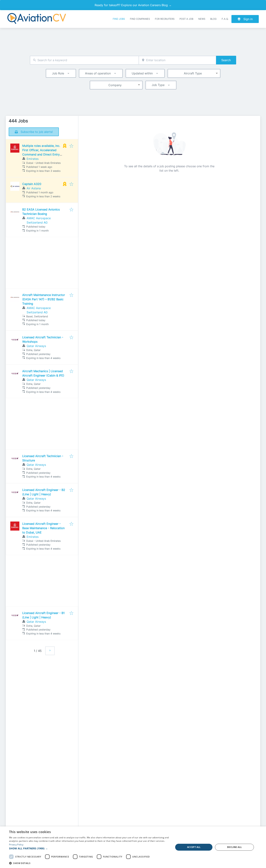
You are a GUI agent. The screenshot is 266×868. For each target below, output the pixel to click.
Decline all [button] (234, 847)
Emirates (33, 159)
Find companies (140, 19)
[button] (89, 848)
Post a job (186, 19)
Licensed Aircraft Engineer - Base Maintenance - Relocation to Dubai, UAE (43, 528)
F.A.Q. (225, 19)
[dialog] (133, 847)
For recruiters (164, 19)
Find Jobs (119, 19)
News (201, 19)
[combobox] (84, 60)
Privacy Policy (16, 844)
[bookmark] (71, 146)
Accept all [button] (194, 847)
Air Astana (34, 188)
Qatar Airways (36, 346)
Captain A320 (31, 184)
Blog (213, 19)
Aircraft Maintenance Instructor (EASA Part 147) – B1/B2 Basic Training (43, 299)
